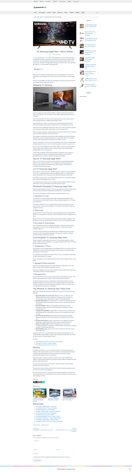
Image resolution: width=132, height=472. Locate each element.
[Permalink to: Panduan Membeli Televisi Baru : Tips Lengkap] (69, 393)
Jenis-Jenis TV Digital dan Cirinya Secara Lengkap (53, 399)
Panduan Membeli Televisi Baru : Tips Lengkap (68, 399)
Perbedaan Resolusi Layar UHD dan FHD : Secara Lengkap (39, 400)
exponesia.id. (64, 469)
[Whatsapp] (44, 382)
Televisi (38, 425)
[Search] (97, 12)
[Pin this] (39, 382)
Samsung (49, 123)
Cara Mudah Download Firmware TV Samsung (46, 345)
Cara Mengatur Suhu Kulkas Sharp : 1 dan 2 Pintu (43, 429)
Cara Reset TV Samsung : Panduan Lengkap (46, 343)
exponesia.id (39, 161)
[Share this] (34, 382)
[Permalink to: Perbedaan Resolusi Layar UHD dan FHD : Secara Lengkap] (40, 393)
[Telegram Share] (41, 382)
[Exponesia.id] (40, 7)
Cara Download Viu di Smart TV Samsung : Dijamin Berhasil (49, 341)
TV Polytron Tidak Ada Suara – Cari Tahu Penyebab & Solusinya (66, 430)
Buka (41, 69)
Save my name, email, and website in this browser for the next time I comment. (52, 457)
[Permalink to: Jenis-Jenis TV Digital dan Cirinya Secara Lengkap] (54, 393)
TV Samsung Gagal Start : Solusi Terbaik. (42, 57)
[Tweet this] (36, 382)
